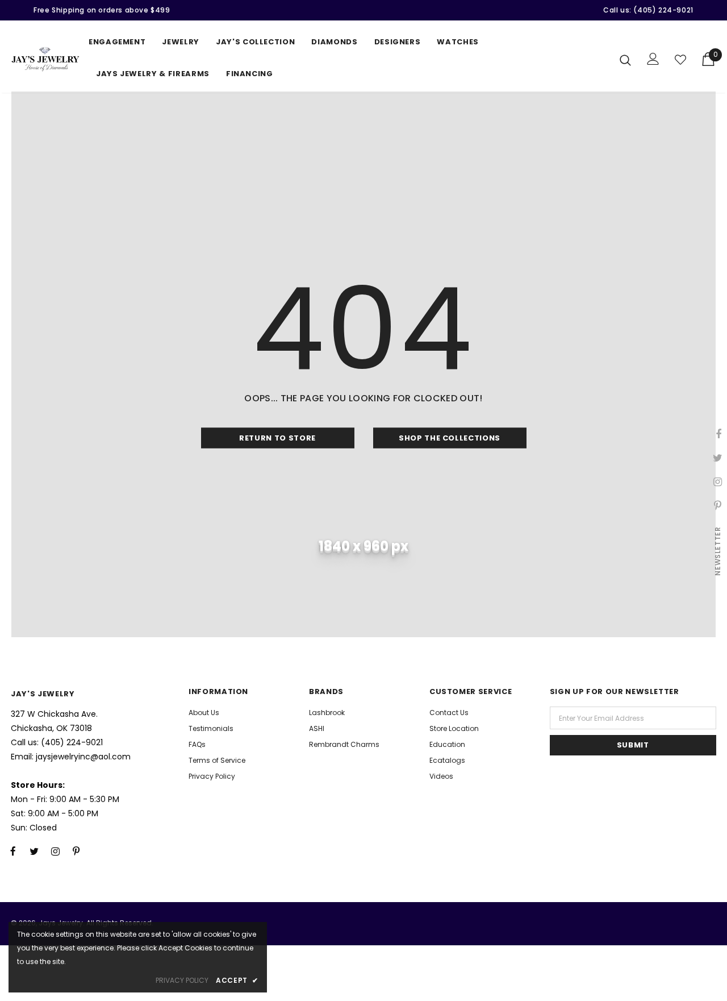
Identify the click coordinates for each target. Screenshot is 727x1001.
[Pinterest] (76, 851)
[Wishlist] (680, 59)
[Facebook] (13, 851)
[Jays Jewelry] (45, 59)
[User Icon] (653, 59)
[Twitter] (34, 851)
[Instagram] (55, 851)
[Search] (625, 59)
